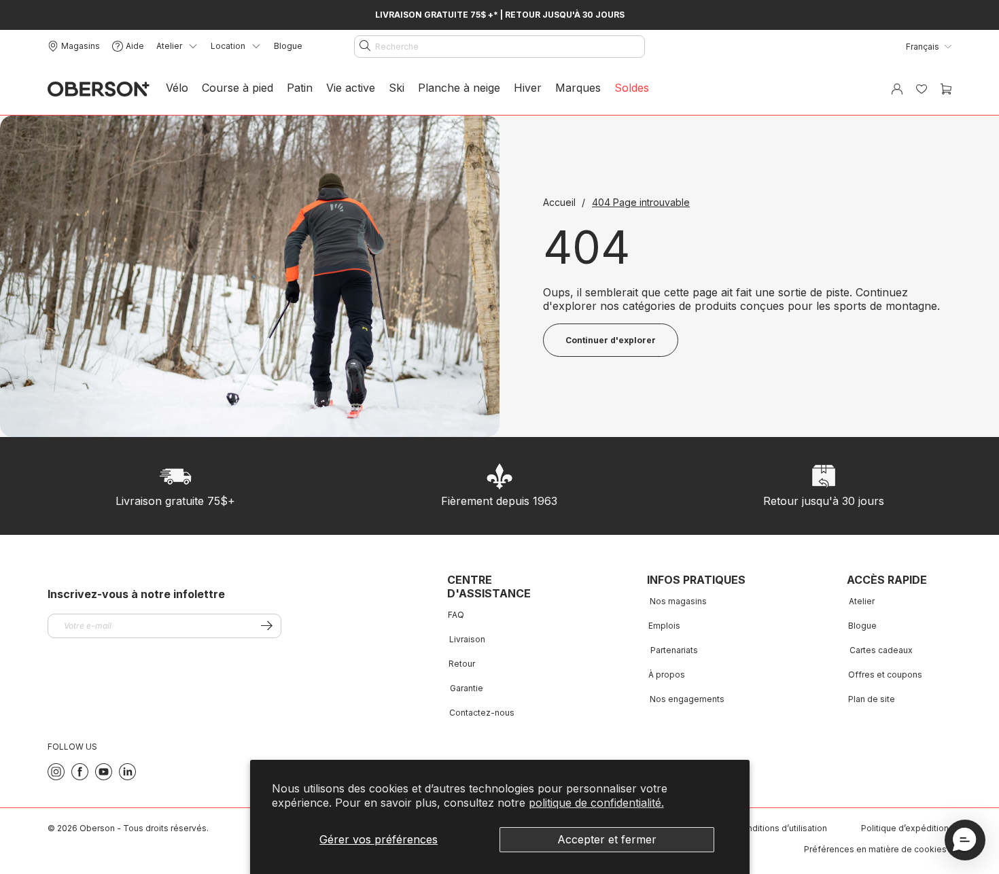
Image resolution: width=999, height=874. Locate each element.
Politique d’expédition (905, 828)
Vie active (350, 87)
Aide (135, 46)
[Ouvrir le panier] (946, 89)
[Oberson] (99, 89)
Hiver (528, 87)
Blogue (288, 46)
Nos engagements (687, 699)
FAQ (456, 615)
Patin (300, 87)
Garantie (466, 688)
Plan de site (871, 699)
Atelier (862, 601)
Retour (462, 664)
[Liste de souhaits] (921, 89)
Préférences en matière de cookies (875, 849)
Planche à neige (459, 87)
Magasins (80, 46)
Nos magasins (678, 601)
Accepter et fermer (606, 839)
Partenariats (674, 650)
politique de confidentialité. (596, 802)
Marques (578, 87)
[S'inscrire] (266, 625)
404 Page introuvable (641, 202)
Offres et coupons (885, 674)
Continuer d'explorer (610, 340)
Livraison (467, 639)
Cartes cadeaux (881, 650)
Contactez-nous (481, 712)
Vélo (177, 87)
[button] (965, 840)
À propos (666, 674)
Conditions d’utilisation (781, 828)
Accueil (560, 202)
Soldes (631, 87)
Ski (396, 87)
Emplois (664, 625)
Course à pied (237, 87)
